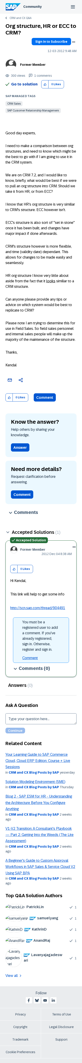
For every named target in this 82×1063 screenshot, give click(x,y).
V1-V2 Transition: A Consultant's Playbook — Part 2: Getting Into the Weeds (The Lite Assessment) (39, 835)
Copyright (20, 1027)
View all (11, 976)
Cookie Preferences (20, 1052)
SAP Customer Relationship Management (33, 110)
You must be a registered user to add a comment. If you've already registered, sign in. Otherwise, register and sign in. (40, 635)
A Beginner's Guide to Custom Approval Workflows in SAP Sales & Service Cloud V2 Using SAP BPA (40, 867)
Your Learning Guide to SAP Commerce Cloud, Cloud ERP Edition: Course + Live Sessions (37, 761)
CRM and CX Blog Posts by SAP (34, 772)
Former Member (33, 64)
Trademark (20, 1039)
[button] (45, 84)
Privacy (20, 1014)
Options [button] (73, 42)
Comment (44, 397)
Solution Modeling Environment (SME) (35, 782)
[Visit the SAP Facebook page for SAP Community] (29, 1000)
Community (32, 6)
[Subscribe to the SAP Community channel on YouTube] (45, 1000)
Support (61, 1039)
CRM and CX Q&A (20, 18)
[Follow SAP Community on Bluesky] (37, 1000)
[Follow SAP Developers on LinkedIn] (53, 1000)
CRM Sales (14, 103)
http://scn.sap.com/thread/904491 (37, 608)
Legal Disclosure (61, 1027)
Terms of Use (61, 1014)
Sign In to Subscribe (51, 41)
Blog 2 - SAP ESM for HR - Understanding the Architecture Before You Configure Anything (38, 802)
